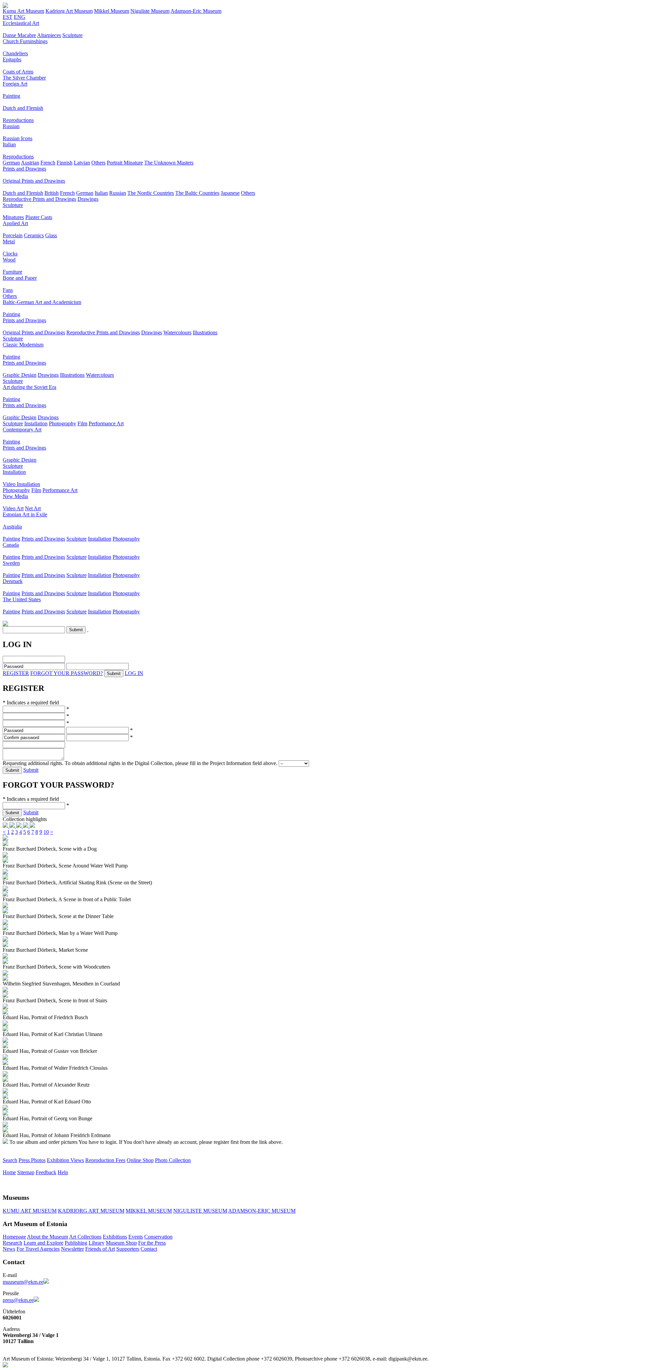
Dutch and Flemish (23, 108)
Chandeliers (15, 53)
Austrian (30, 162)
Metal (9, 241)
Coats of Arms (18, 71)
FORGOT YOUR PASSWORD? (66, 673)
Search (10, 1160)
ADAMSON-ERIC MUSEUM (262, 1211)
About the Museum (47, 1237)
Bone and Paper (20, 278)
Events (135, 1237)
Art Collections (85, 1237)
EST (7, 17)
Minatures (13, 217)
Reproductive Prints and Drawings (39, 199)
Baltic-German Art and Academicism (42, 302)
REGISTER (16, 673)
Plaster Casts (38, 217)
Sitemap (25, 1172)
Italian (9, 144)
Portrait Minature (125, 162)
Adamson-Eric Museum (196, 11)
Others (98, 162)
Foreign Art (15, 84)
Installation (36, 423)
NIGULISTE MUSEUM (200, 1211)
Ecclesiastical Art (21, 23)
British (51, 193)
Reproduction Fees (105, 1160)
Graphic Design (19, 375)
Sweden (11, 563)
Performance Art (106, 423)
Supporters (127, 1249)
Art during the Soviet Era (29, 387)
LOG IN (134, 673)
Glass (51, 235)
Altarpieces (49, 35)
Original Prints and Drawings (34, 181)
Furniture (12, 272)
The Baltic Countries (197, 193)
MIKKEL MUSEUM (149, 1211)
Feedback (46, 1172)
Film (82, 423)
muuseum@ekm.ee (23, 1282)
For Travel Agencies (38, 1249)
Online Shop (140, 1160)
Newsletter (72, 1249)
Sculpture (72, 35)
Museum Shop (121, 1243)
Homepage (14, 1237)
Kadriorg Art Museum (69, 11)
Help (63, 1172)
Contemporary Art (22, 429)
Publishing (76, 1243)
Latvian (82, 162)
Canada (11, 545)
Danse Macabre (19, 35)
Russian (11, 126)
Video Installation (21, 484)
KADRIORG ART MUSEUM (91, 1211)
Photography (62, 423)
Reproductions (18, 120)
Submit (30, 770)
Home (9, 1172)
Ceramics (34, 235)
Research (12, 1243)
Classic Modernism (23, 344)
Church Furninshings (25, 41)
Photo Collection (173, 1160)
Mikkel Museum (111, 11)
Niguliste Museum (150, 11)
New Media (15, 496)
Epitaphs (12, 59)
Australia (12, 526)
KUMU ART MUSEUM (30, 1211)
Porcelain (13, 235)
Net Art (33, 508)
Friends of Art (100, 1249)
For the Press (152, 1243)
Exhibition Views (65, 1160)
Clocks (10, 253)
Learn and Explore (43, 1243)
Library (96, 1243)
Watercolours (177, 332)
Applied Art (15, 223)
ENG (19, 17)
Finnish (64, 162)
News (9, 1249)
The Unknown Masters (168, 162)
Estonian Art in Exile (25, 514)
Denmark (13, 581)
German (11, 162)
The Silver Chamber (24, 78)
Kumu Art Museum (23, 11)
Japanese (230, 193)
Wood (9, 260)
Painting (11, 96)
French (47, 162)
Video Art (13, 508)
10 (46, 832)
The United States (22, 599)
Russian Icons (17, 138)
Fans (8, 290)
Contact (149, 1249)
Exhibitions (115, 1237)
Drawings (88, 199)
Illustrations (205, 332)
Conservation (158, 1237)
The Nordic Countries (150, 193)
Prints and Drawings (24, 169)
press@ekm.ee (18, 1300)
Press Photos (32, 1160)
